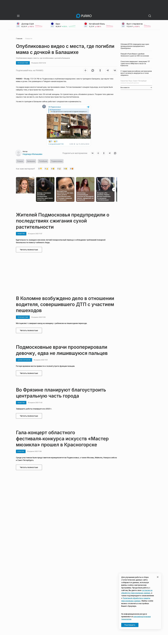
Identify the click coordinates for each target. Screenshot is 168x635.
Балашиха (31, 161)
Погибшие (43, 161)
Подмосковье (56, 161)
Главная (19, 38)
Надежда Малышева (32, 154)
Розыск (20, 161)
